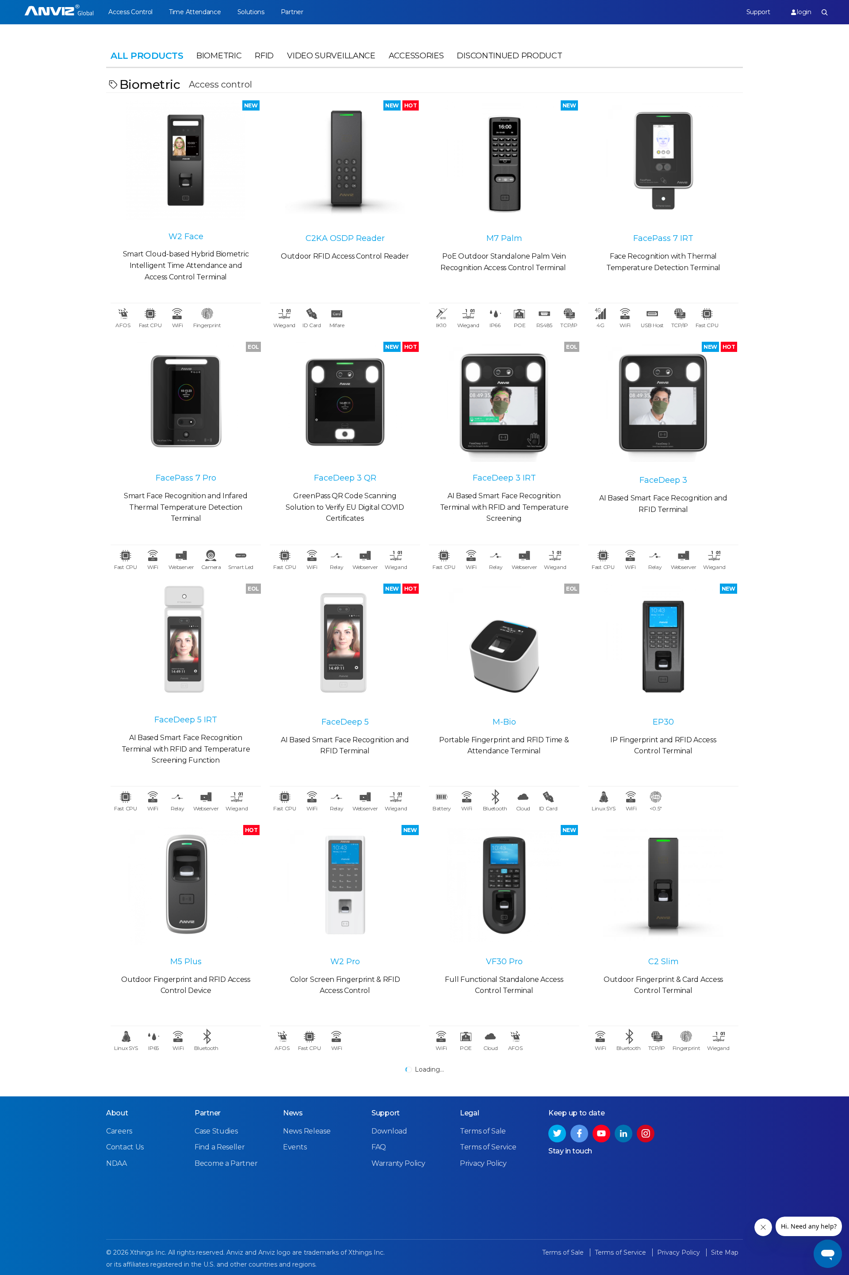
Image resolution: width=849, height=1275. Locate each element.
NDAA (116, 1163)
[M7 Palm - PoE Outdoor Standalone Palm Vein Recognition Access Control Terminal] (504, 160)
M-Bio (504, 722)
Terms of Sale (483, 1131)
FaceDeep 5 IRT (185, 720)
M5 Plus (186, 961)
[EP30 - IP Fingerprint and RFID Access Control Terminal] (663, 644)
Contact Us (125, 1147)
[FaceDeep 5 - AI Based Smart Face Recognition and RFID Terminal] (345, 644)
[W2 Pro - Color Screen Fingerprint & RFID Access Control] (345, 885)
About (117, 1113)
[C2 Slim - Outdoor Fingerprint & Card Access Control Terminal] (663, 885)
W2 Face (185, 236)
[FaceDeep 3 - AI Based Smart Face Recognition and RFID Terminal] (663, 402)
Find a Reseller (220, 1147)
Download (389, 1131)
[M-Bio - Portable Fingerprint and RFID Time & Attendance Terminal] (504, 644)
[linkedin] (623, 1133)
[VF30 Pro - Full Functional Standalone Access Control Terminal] (504, 885)
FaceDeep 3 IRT (504, 478)
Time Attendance (195, 12)
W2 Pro (345, 961)
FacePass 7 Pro (186, 478)
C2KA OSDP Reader (345, 238)
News (293, 1113)
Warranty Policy (398, 1163)
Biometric (218, 56)
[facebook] (579, 1133)
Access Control (130, 12)
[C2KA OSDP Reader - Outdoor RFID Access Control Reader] (345, 160)
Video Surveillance (331, 56)
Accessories (416, 56)
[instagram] (645, 1133)
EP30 (663, 722)
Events (294, 1147)
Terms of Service (488, 1147)
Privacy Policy (483, 1163)
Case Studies (216, 1131)
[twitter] (557, 1133)
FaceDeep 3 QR (345, 478)
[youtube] (601, 1133)
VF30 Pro (504, 961)
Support (758, 12)
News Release (306, 1131)
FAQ (378, 1147)
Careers (119, 1131)
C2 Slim (663, 961)
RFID (264, 56)
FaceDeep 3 (663, 480)
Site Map (724, 1252)
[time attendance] (59, 12)
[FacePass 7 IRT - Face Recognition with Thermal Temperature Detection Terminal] (663, 160)
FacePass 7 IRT (663, 238)
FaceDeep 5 (345, 722)
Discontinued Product (509, 56)
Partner (292, 12)
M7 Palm (504, 238)
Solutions (250, 12)
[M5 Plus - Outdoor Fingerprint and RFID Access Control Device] (186, 885)
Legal (469, 1113)
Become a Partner (226, 1163)
